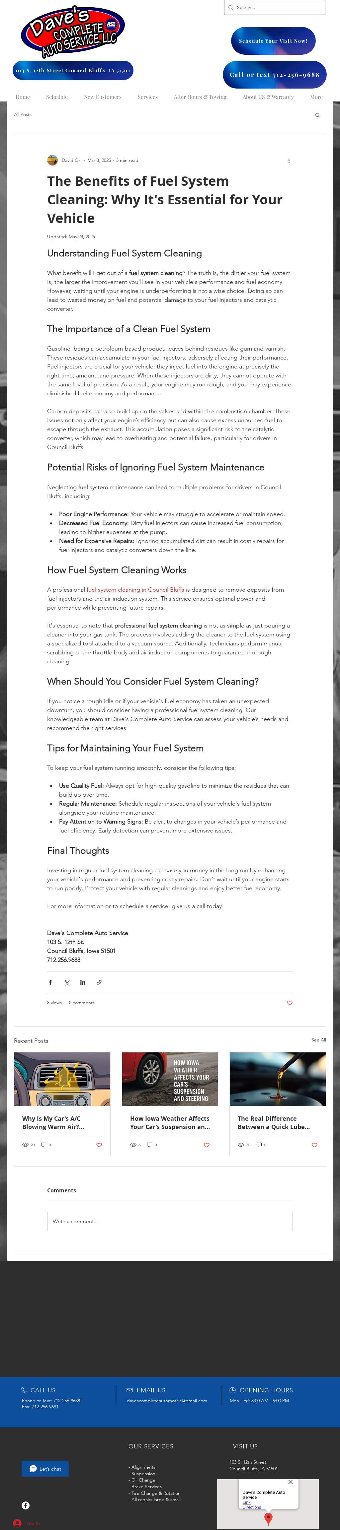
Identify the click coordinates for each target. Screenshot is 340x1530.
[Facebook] (26, 1505)
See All (318, 1040)
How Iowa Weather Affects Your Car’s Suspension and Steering (170, 1122)
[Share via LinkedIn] (83, 982)
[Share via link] (99, 982)
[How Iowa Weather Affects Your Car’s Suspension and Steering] (170, 1079)
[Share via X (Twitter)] (66, 982)
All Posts (23, 114)
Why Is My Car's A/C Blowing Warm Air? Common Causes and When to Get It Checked (57, 1122)
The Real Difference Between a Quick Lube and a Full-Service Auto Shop (272, 1122)
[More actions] (289, 160)
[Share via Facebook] (50, 982)
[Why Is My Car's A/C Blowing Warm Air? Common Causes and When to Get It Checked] (62, 1079)
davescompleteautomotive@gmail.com (167, 1401)
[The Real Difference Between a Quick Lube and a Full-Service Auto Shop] (278, 1079)
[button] (317, 114)
